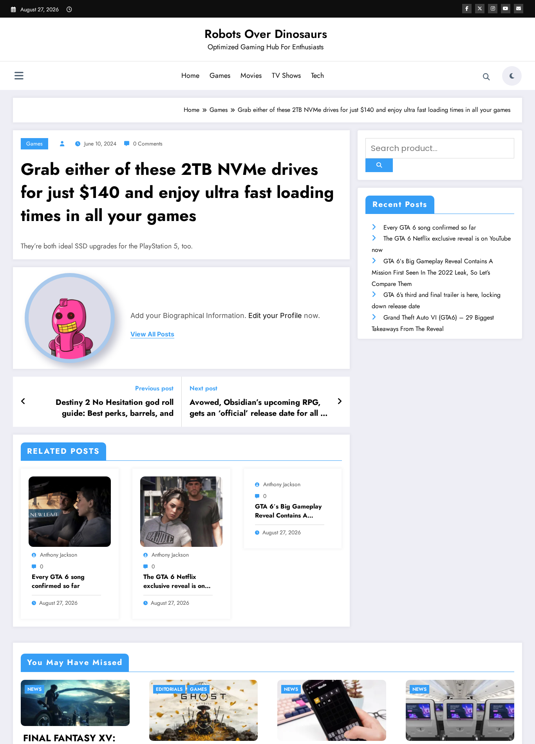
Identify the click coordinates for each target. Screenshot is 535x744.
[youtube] (505, 8)
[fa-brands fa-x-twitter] (479, 8)
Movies (251, 75)
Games (220, 75)
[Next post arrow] (339, 401)
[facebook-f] (467, 8)
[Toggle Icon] (19, 77)
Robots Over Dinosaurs (265, 33)
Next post (203, 388)
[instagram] (492, 8)
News (34, 689)
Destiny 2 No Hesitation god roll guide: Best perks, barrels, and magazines (115, 408)
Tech (317, 75)
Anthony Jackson (58, 555)
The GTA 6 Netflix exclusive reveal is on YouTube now (174, 581)
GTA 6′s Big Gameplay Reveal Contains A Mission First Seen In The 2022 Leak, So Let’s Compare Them (288, 511)
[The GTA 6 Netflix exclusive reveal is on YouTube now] (181, 511)
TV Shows (286, 75)
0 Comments (148, 143)
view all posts (152, 334)
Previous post (154, 388)
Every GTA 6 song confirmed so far (58, 581)
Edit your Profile (275, 315)
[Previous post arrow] (23, 401)
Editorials (169, 689)
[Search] (486, 77)
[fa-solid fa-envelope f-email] (518, 8)
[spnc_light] (512, 76)
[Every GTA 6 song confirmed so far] (70, 511)
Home (190, 75)
